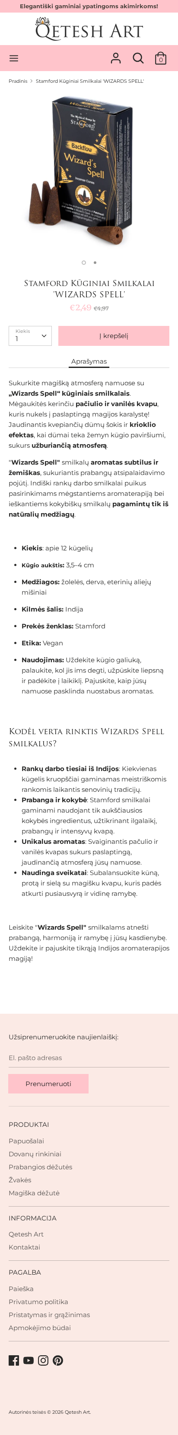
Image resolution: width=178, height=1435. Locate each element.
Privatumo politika (38, 1302)
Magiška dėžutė (34, 1193)
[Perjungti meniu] (14, 58)
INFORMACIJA (33, 1218)
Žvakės (20, 1180)
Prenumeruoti (48, 1084)
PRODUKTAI (29, 1124)
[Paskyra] (115, 54)
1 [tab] (84, 262)
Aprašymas (89, 361)
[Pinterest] (59, 1360)
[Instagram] (44, 1360)
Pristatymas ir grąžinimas (49, 1315)
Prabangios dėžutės (40, 1167)
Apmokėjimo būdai (40, 1328)
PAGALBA (25, 1272)
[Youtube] (29, 1360)
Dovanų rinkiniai (35, 1154)
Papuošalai (26, 1141)
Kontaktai (24, 1247)
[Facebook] (15, 1360)
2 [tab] (95, 262)
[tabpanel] (89, 172)
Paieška (21, 1289)
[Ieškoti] (138, 54)
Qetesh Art (26, 1234)
